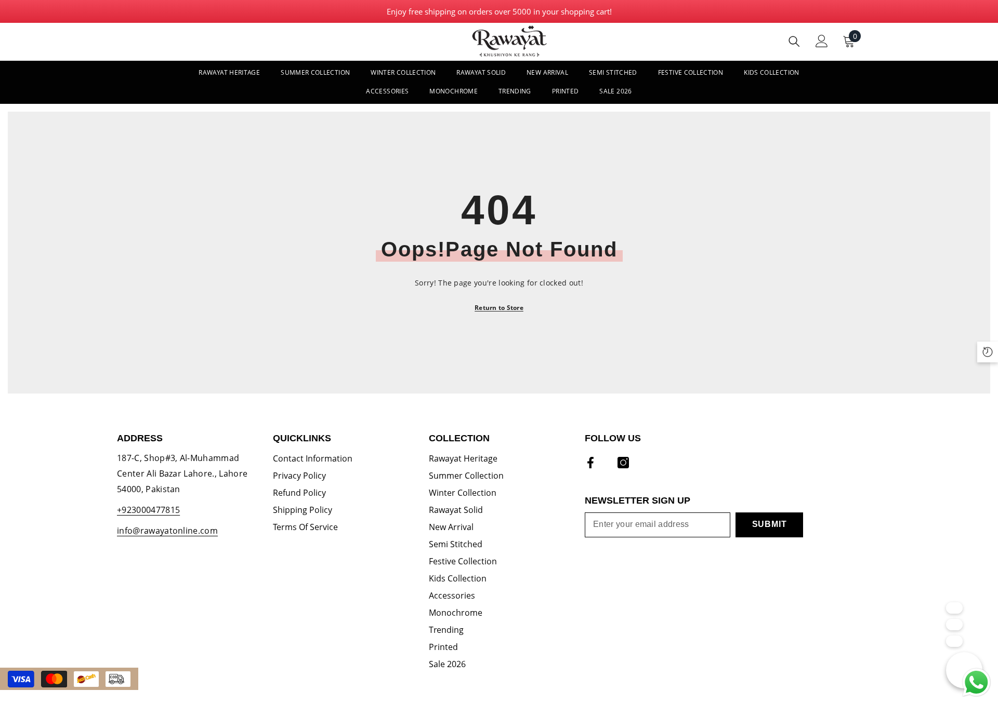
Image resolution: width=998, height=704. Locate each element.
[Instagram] (623, 462)
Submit (769, 524)
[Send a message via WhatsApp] (976, 682)
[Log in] (822, 41)
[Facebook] (590, 462)
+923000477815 (148, 510)
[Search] (794, 41)
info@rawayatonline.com (167, 530)
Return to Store (499, 307)
